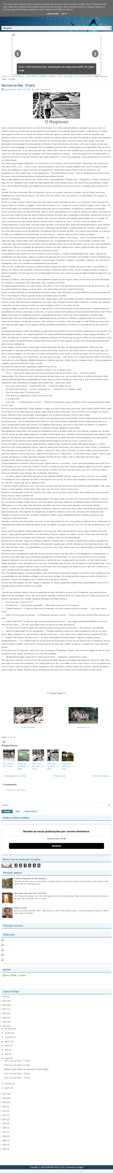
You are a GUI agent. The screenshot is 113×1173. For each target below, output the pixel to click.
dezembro (9, 1029)
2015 (4, 1102)
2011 (4, 1119)
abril (7, 1054)
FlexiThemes (37, 1171)
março (8, 1058)
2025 (4, 996)
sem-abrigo (68, 76)
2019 (4, 1022)
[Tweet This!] (11, 737)
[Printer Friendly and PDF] (13, 976)
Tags (18, 811)
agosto (8, 1041)
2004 (4, 1145)
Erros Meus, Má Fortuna (8, 765)
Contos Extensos (17, 76)
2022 (4, 1009)
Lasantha (60, 1171)
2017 (4, 1094)
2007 (4, 1132)
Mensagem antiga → (102, 776)
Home (4, 76)
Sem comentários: (43, 89)
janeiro (8, 1088)
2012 (4, 1115)
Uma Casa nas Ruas (83, 76)
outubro (8, 1033)
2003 (4, 1149)
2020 (4, 1018)
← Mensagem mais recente (14, 776)
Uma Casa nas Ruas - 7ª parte (23, 766)
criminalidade (31, 76)
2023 (4, 1005)
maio (7, 1050)
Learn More (52, 14)
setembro (9, 1037)
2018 (4, 1026)
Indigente (43, 76)
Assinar (56, 845)
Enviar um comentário (16, 790)
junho (7, 1045)
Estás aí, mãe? (20, 908)
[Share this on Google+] (15, 737)
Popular (7, 811)
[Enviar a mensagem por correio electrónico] (3, 742)
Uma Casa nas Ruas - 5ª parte (18, 85)
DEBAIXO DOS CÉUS (55, 1167)
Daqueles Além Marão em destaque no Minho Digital (26, 1069)
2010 (4, 1123)
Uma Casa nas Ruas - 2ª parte (67, 766)
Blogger (80, 1167)
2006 (4, 1136)
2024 (4, 1001)
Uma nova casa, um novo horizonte (30, 893)
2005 (4, 1140)
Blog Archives (31, 811)
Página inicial (59, 776)
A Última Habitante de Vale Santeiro (30, 878)
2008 (4, 1128)
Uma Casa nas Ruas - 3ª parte (17, 1073)
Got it (64, 14)
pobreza (52, 76)
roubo (59, 76)
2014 (4, 1107)
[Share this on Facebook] (9, 737)
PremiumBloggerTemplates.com (76, 1171)
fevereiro (9, 1084)
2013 (4, 1111)
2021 (4, 1013)
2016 (4, 1098)
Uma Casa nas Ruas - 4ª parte (38, 766)
